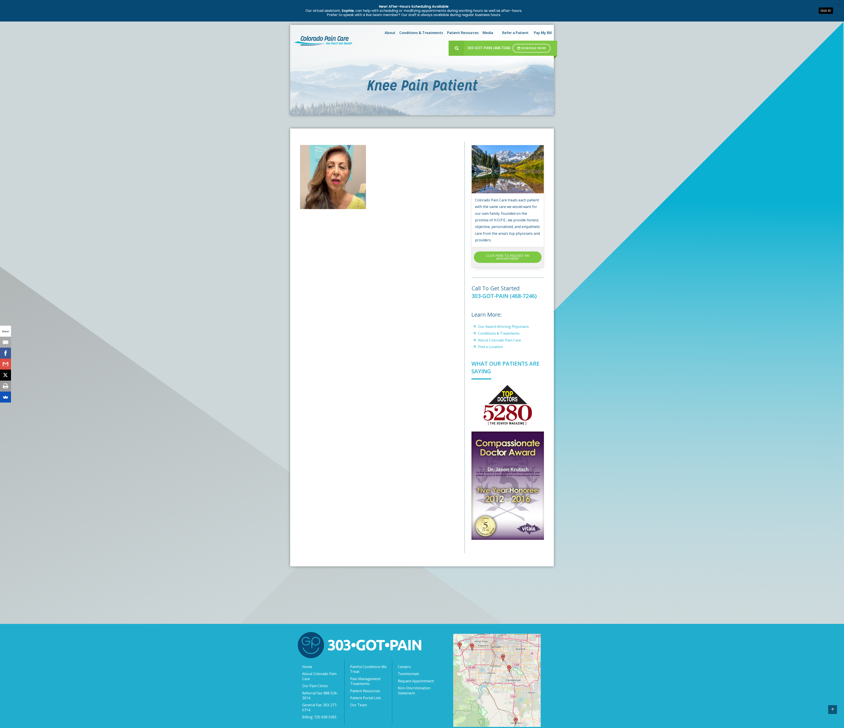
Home (307, 666)
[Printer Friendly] (5, 386)
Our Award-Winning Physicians (503, 326)
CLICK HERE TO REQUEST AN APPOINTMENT (507, 257)
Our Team (358, 705)
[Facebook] (5, 353)
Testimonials (408, 673)
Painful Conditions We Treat (368, 669)
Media (488, 32)
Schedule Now (533, 48)
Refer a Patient (515, 32)
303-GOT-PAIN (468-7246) (489, 47)
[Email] (5, 342)
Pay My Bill (543, 32)
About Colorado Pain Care (499, 340)
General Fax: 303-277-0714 (320, 707)
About (390, 32)
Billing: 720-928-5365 (319, 717)
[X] (5, 375)
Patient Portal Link (365, 697)
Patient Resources (463, 32)
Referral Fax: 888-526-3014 (320, 695)
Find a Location (490, 346)
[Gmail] (5, 364)
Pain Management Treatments (365, 681)
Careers (404, 666)
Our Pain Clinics (315, 685)
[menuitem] (389, 33)
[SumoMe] (5, 397)
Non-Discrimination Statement (414, 690)
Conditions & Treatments (421, 32)
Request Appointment (416, 681)
